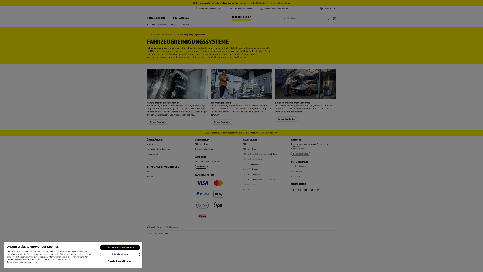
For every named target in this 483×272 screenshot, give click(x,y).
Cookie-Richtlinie (62, 259)
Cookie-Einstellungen (120, 261)
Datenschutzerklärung (16, 262)
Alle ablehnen (120, 254)
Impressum (32, 262)
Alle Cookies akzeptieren (120, 247)
